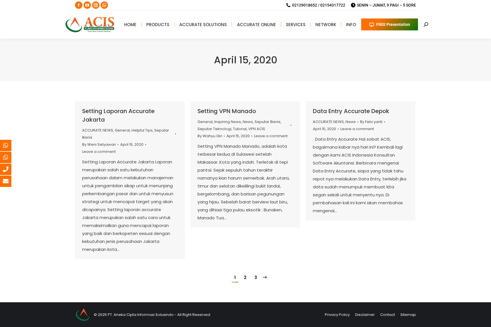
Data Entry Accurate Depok (351, 111)
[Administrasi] (10, 157)
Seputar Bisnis (267, 121)
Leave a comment (99, 151)
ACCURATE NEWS (97, 130)
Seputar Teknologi (214, 129)
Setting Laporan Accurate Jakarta (118, 115)
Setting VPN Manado (226, 111)
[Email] (10, 181)
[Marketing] (10, 145)
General (122, 130)
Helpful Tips (142, 130)
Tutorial (240, 129)
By (99, 144)
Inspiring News (227, 121)
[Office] (10, 169)
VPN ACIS (256, 129)
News (248, 121)
